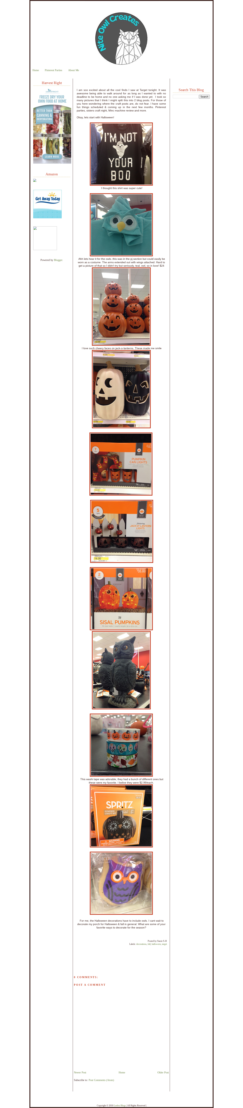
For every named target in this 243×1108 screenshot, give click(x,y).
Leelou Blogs (120, 1105)
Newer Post (80, 1072)
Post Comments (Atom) (101, 1080)
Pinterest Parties (53, 70)
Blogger (58, 260)
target (164, 944)
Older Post (163, 1072)
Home (35, 70)
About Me (73, 70)
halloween (156, 944)
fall (149, 944)
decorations (141, 944)
